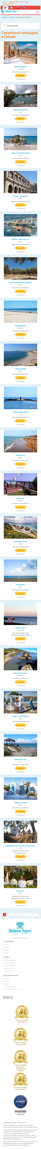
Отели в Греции (7, 971)
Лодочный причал (20, 110)
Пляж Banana (20, 326)
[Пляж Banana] (20, 312)
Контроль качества (9, 986)
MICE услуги (6, 981)
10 (33, 914)
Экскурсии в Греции (9, 968)
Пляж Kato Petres (20, 541)
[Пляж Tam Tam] (20, 745)
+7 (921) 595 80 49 (8, 4)
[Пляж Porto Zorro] (20, 659)
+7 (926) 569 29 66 (13, 2)
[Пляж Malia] (20, 570)
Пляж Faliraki (20, 369)
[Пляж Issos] (20, 441)
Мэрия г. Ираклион (20, 196)
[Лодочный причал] (20, 96)
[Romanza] (20, 877)
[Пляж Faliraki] (20, 355)
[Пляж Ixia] (20, 484)
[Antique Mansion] (20, 52)
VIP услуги (6, 978)
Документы (6, 950)
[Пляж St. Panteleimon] (20, 702)
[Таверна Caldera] (20, 788)
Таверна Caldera (20, 803)
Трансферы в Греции (9, 965)
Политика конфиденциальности (12, 989)
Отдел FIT (6, 984)
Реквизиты (6, 947)
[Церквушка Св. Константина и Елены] (20, 832)
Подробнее (20, 75)
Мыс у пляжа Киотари (20, 153)
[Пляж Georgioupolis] (20, 398)
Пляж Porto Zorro (20, 673)
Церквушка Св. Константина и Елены (20, 846)
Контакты (6, 944)
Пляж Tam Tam (20, 759)
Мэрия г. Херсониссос (20, 239)
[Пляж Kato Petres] (20, 527)
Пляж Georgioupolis (20, 412)
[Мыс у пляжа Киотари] (20, 139)
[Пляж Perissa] (20, 614)
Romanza (20, 891)
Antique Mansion (20, 67)
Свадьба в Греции (8, 963)
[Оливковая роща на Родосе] (20, 268)
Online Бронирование (9, 960)
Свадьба (11, 17)
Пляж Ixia (20, 498)
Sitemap (5, 953)
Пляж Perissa (20, 628)
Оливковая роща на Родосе (20, 282)
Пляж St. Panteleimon (20, 716)
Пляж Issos (20, 455)
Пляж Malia (20, 585)
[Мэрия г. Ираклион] (20, 182)
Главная (4, 17)
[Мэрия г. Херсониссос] (20, 225)
